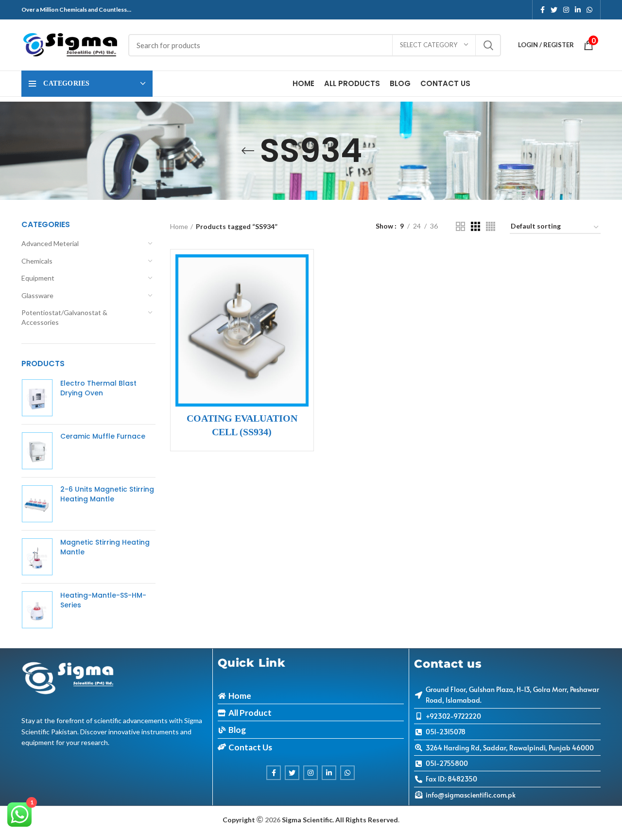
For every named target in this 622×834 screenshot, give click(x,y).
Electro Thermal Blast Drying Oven (98, 388)
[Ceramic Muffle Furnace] (37, 451)
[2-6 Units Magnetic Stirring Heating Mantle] (37, 504)
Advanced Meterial (50, 243)
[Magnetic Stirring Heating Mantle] (37, 557)
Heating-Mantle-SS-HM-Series (103, 600)
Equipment (37, 278)
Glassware (37, 295)
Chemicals (36, 261)
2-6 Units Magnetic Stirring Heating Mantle (107, 494)
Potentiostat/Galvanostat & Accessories (64, 317)
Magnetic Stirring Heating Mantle (105, 547)
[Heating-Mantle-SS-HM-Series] (37, 610)
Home (179, 226)
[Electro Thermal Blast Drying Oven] (37, 398)
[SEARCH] (488, 45)
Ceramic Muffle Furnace (102, 436)
